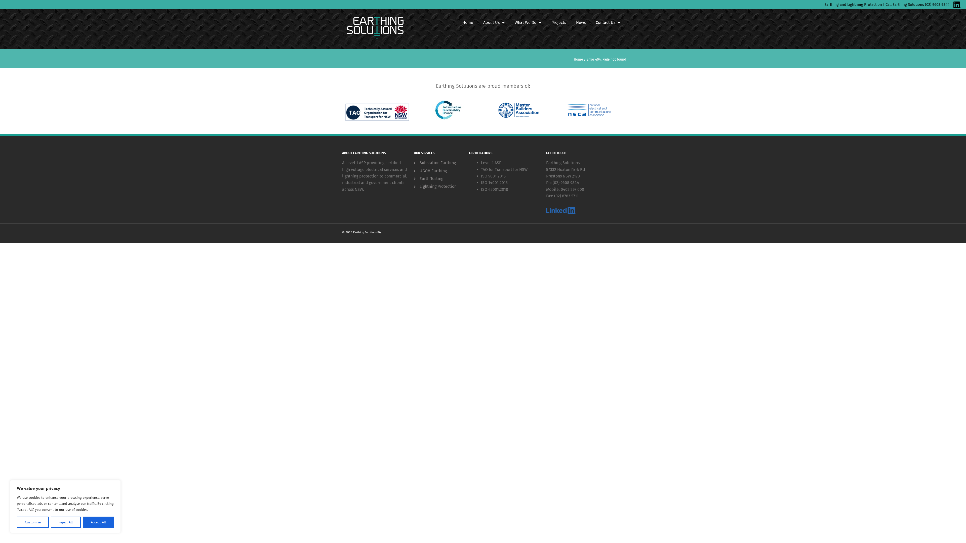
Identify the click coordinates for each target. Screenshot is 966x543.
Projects (558, 22)
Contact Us (605, 22)
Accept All (98, 522)
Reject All (66, 522)
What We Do (525, 22)
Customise (33, 522)
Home (467, 22)
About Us (491, 22)
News (581, 22)
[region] (65, 506)
